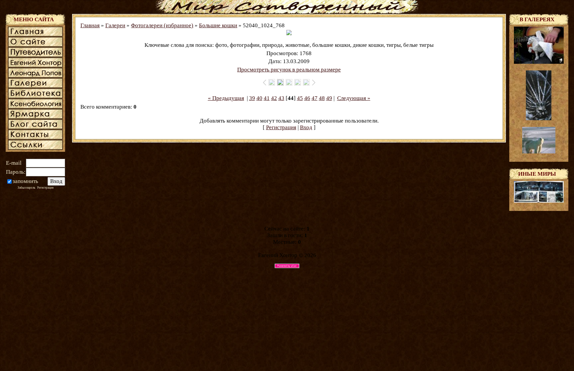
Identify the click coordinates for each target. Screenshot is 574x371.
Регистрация (281, 127)
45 (300, 98)
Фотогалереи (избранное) (162, 25)
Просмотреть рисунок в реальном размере (289, 69)
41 (267, 98)
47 (315, 98)
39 (252, 98)
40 (259, 98)
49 (329, 98)
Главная (90, 25)
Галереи (115, 25)
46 (307, 98)
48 (322, 98)
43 (281, 98)
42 (274, 98)
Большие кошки (218, 25)
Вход (306, 127)
